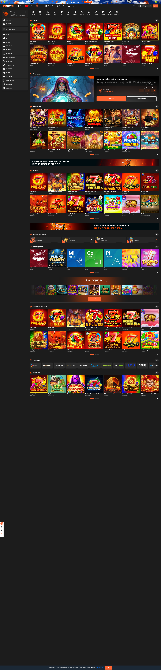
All (157, 20)
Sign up (155, 6)
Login (149, 6)
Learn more (100, 667)
